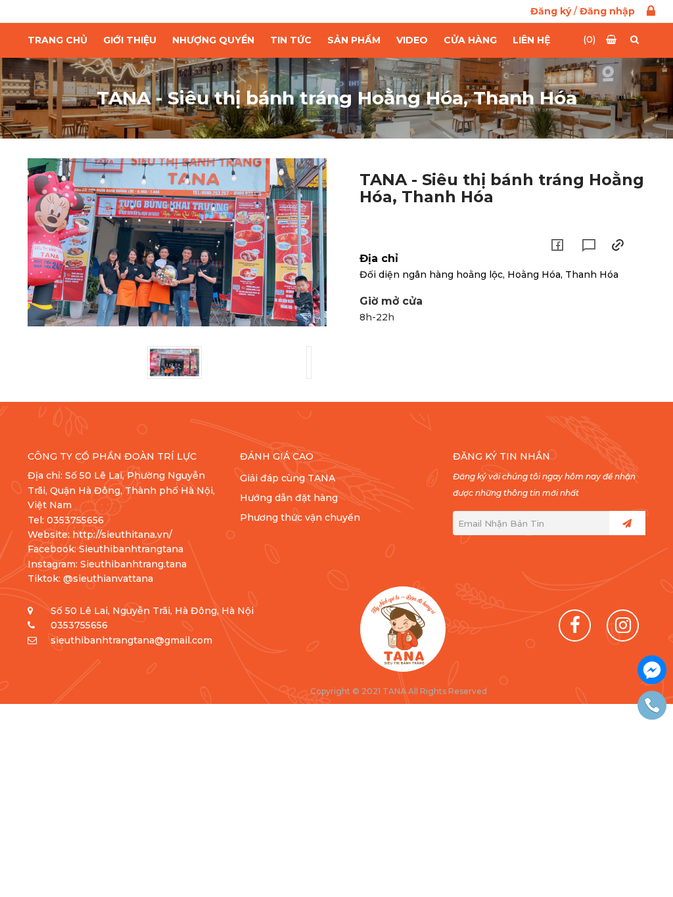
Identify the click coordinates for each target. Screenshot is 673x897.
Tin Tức (291, 40)
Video (412, 40)
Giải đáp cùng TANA (287, 478)
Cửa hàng (470, 40)
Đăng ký (550, 11)
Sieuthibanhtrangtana (131, 549)
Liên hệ (531, 40)
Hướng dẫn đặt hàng (289, 498)
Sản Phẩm (354, 40)
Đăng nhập (607, 11)
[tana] (403, 629)
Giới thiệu (129, 40)
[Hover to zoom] (177, 242)
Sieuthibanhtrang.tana (133, 564)
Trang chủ (57, 40)
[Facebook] (575, 625)
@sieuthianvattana (109, 578)
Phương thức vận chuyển (300, 517)
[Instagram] (623, 625)
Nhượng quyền (213, 40)
